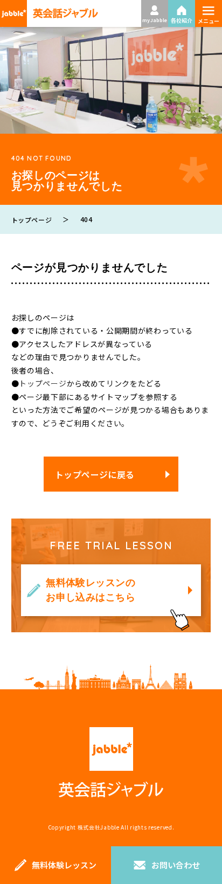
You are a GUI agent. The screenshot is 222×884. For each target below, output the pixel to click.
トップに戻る (197, 822)
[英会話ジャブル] (49, 13)
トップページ (42, 383)
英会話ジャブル (111, 762)
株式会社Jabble (99, 827)
